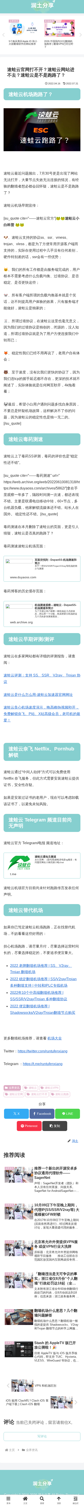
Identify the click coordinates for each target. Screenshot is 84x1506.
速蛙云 (33, 1087)
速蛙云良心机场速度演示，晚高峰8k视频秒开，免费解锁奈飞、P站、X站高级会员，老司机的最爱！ (42, 713)
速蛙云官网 (16, 1094)
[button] (54, 1126)
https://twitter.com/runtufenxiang (42, 1051)
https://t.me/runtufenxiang (42, 1064)
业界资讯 (14, 1087)
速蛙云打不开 (39, 1094)
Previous (3, 35)
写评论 (42, 1436)
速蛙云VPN (51, 1087)
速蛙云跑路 (62, 1094)
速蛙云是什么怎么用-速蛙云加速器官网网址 (38, 695)
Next (80, 35)
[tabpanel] (24, 34)
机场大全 (54, 1038)
